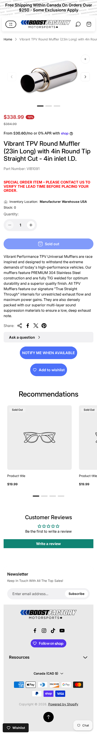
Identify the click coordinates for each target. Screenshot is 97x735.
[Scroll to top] (48, 717)
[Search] (78, 24)
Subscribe (76, 594)
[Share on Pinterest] (44, 325)
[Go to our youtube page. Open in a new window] (62, 630)
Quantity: (11, 214)
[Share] (19, 325)
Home (8, 39)
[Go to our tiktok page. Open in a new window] (53, 630)
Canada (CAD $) (46, 673)
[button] (36, 496)
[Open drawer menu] (10, 24)
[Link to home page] (48, 614)
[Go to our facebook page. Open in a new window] (35, 630)
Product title (16, 476)
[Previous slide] (11, 76)
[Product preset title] (39, 437)
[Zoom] (85, 59)
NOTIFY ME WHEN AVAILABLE (48, 353)
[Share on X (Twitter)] (36, 325)
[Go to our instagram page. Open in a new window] (44, 630)
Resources (19, 657)
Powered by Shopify (63, 704)
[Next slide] (85, 76)
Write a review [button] (48, 543)
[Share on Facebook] (27, 325)
